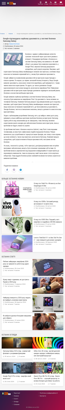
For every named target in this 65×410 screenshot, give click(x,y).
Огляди (46, 4)
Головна (2, 33)
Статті (50, 4)
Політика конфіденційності (49, 393)
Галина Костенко (14, 44)
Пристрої (40, 4)
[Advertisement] (32, 19)
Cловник (60, 4)
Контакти (43, 396)
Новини (55, 4)
